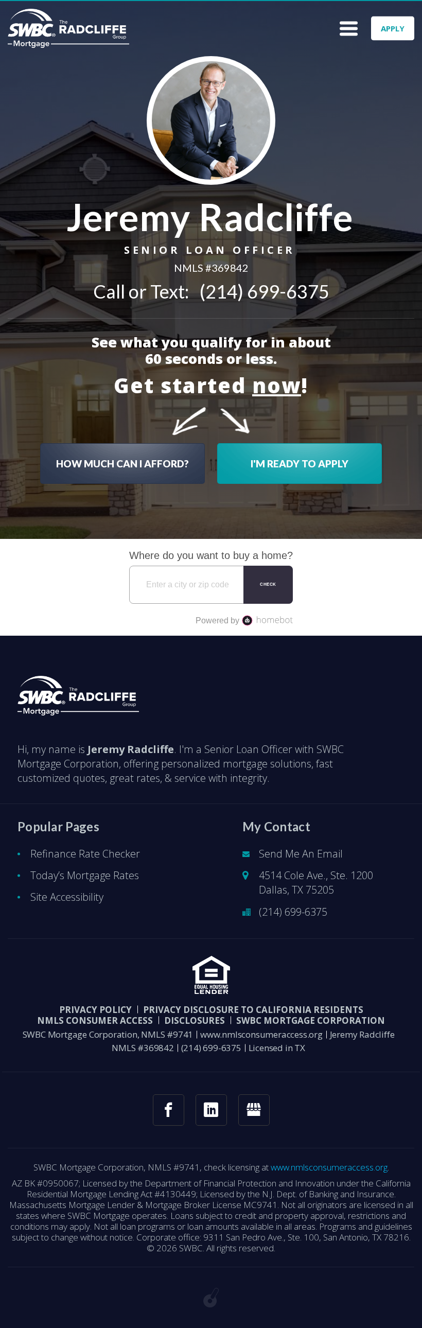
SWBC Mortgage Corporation (310, 1020)
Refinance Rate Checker (85, 854)
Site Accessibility (66, 897)
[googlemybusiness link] (254, 1110)
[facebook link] (168, 1110)
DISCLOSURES (194, 1020)
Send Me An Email (301, 854)
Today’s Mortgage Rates (84, 875)
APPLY (393, 28)
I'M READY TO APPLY (299, 463)
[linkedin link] (211, 1110)
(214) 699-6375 (264, 291)
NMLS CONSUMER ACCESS (95, 1020)
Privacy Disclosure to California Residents (253, 1009)
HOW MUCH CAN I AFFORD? (122, 463)
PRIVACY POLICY (95, 1009)
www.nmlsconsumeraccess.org (261, 1034)
